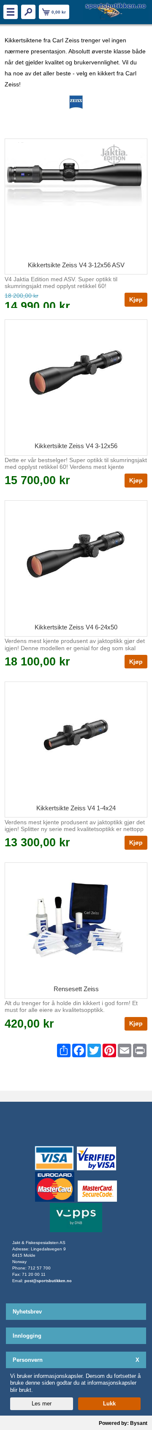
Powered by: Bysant (123, 1423)
